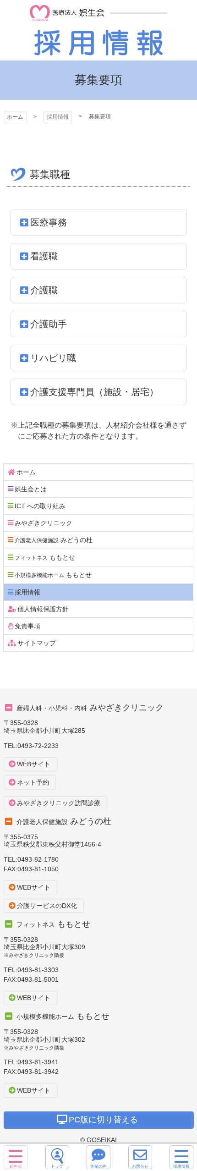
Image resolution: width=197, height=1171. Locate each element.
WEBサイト (33, 764)
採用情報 (98, 30)
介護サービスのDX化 (47, 905)
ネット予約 (33, 782)
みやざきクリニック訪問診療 (58, 803)
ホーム (15, 117)
